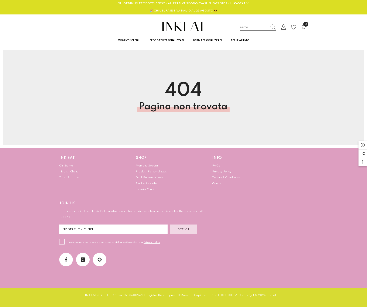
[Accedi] (283, 27)
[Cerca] (258, 27)
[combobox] (254, 27)
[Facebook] (66, 259)
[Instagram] (83, 259)
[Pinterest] (99, 259)
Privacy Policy (152, 242)
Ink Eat (271, 295)
